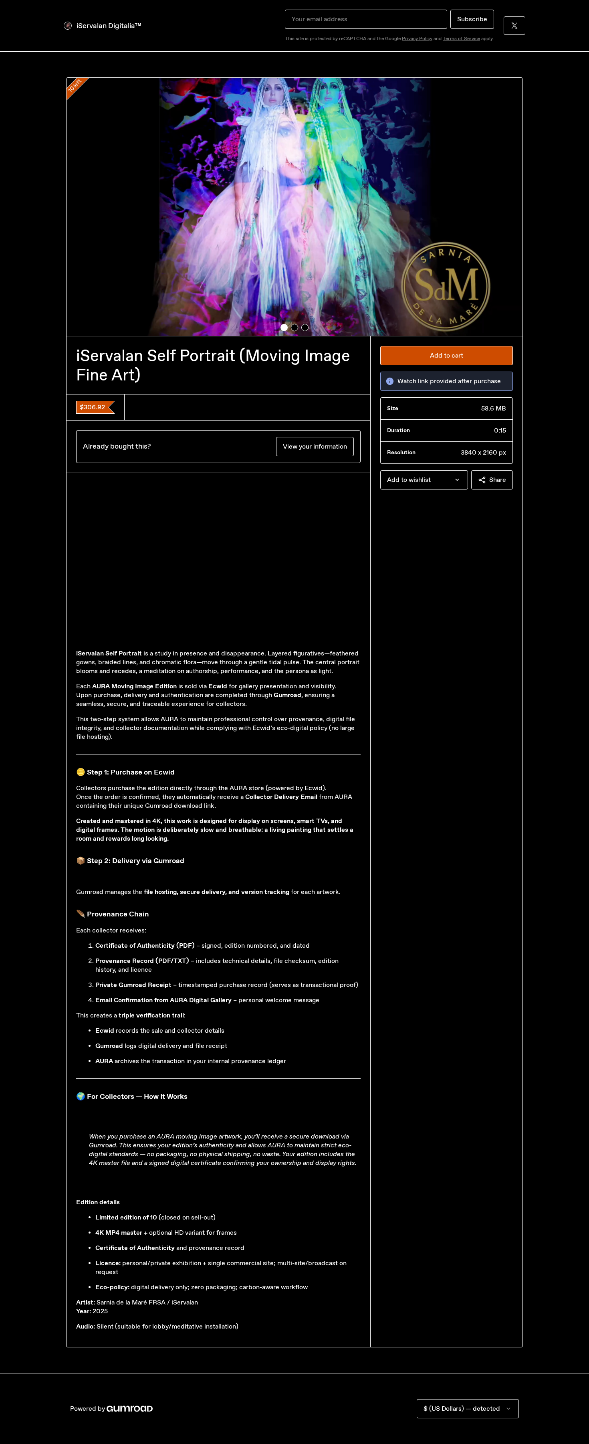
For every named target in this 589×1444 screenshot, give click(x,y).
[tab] (284, 327)
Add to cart (446, 355)
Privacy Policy (417, 38)
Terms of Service (461, 38)
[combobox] (424, 479)
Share (497, 479)
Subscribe (472, 19)
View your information (315, 446)
